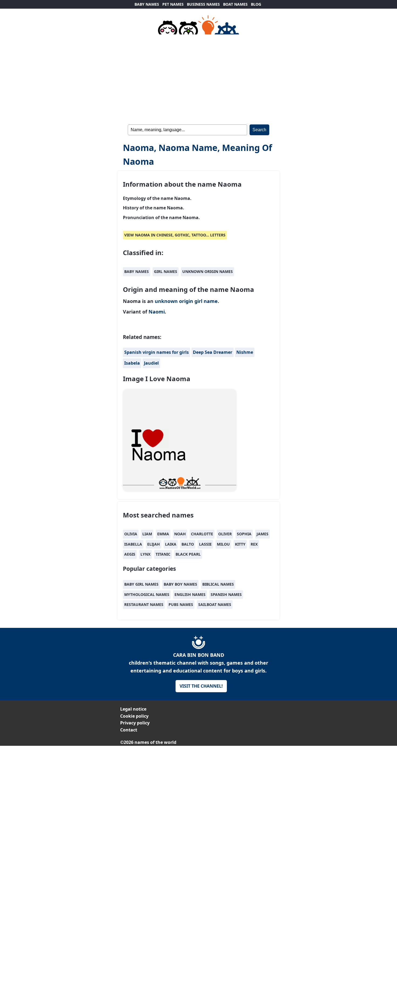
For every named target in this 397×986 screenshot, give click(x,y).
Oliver (225, 533)
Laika (170, 544)
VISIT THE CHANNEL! (201, 686)
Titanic (163, 554)
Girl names (165, 271)
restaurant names (143, 604)
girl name (206, 301)
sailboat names (214, 604)
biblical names (218, 584)
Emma (163, 533)
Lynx (145, 554)
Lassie (205, 544)
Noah (180, 533)
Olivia (130, 533)
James (262, 533)
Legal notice (133, 709)
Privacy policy (135, 723)
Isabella (133, 544)
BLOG (256, 4)
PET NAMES (173, 4)
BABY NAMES (146, 4)
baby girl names (141, 584)
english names (190, 594)
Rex (254, 544)
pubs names (181, 604)
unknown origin (174, 301)
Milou (223, 544)
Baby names (136, 271)
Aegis (129, 554)
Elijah (153, 544)
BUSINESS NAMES (203, 4)
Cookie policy (134, 716)
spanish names (226, 594)
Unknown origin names (207, 271)
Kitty (240, 544)
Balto (187, 544)
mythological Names (146, 594)
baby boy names (180, 584)
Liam (147, 533)
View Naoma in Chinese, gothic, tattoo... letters (175, 235)
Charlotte (202, 533)
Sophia (244, 533)
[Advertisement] (198, 78)
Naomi (157, 311)
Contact (128, 730)
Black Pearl (188, 554)
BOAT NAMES (235, 4)
